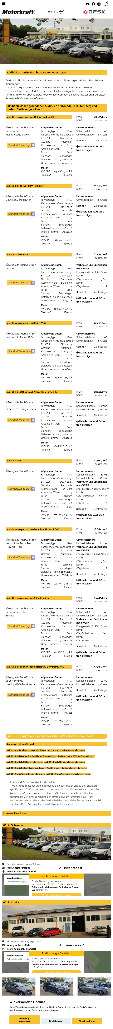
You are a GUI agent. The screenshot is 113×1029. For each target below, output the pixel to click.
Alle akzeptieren (87, 1021)
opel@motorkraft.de (18, 867)
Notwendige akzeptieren (25, 1019)
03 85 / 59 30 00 (73, 867)
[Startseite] (106, 3)
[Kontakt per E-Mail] (87, 3)
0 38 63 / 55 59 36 (74, 945)
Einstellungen (55, 1021)
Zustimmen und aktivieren (56, 895)
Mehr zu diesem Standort (21, 871)
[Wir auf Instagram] (98, 3)
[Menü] (3, 3)
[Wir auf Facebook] (93, 3)
